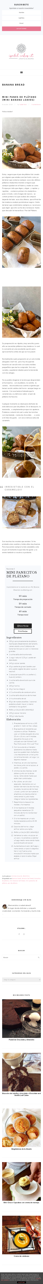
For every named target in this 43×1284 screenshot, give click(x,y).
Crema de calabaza (21, 1256)
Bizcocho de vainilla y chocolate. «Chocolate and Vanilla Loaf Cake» (21, 1094)
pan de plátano (12, 883)
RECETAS (26, 876)
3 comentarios (36, 104)
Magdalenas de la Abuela (21, 1149)
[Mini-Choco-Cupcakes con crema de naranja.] (21, 1200)
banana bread (16, 878)
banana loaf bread (28, 878)
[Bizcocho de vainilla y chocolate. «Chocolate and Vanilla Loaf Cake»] (21, 1091)
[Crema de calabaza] (21, 1254)
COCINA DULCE (16, 876)
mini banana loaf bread (17, 881)
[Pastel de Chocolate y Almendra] (21, 1037)
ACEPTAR (21, 1282)
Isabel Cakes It (21, 51)
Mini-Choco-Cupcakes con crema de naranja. (21, 1202)
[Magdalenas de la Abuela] (21, 1146)
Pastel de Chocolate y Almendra (21, 1040)
